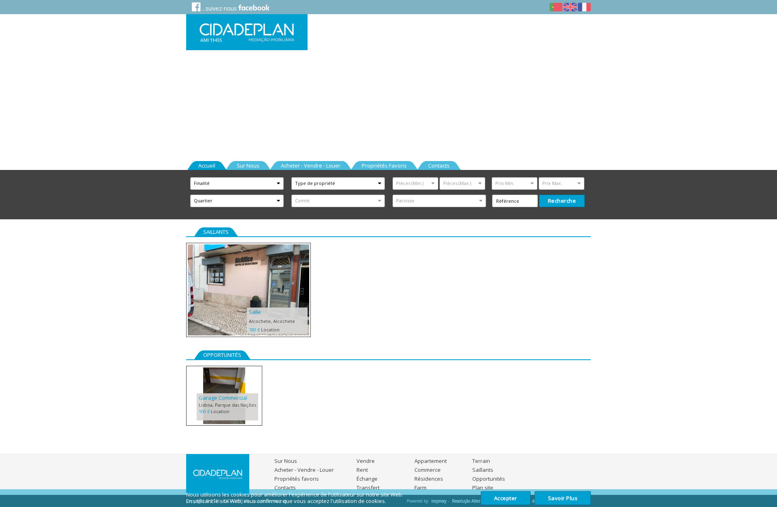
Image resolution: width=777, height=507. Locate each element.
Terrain (481, 461)
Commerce (427, 469)
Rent (362, 469)
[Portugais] (556, 7)
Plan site (482, 487)
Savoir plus (563, 498)
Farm (420, 487)
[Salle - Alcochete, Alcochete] (248, 290)
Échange (367, 478)
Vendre (366, 461)
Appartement (430, 461)
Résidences (428, 478)
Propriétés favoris (296, 478)
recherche (562, 200)
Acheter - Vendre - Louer (304, 469)
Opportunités (488, 478)
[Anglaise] (570, 7)
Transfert (368, 487)
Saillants (482, 469)
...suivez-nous (219, 8)
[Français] (584, 7)
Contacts (285, 487)
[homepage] (247, 32)
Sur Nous (285, 461)
